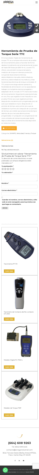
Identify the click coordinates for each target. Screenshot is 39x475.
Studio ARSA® (30, 472)
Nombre (5, 183)
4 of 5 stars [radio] (10, 169)
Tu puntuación (8, 166)
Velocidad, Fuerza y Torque (26, 133)
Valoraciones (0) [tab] (7, 140)
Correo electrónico (9, 190)
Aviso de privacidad (10, 472)
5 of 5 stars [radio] (13, 169)
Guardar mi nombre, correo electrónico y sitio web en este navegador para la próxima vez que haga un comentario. (19, 202)
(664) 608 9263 (19, 443)
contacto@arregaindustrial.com (19, 450)
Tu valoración (7, 172)
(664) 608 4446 (21, 447)
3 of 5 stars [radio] (8, 169)
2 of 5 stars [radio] (5, 169)
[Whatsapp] (5, 470)
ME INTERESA (10, 128)
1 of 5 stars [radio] (3, 169)
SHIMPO (13, 133)
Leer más (9, 271)
